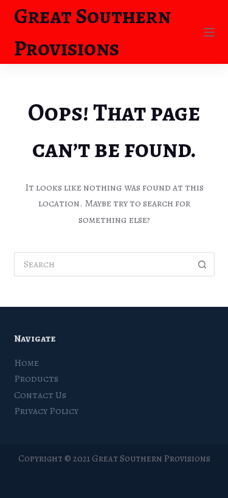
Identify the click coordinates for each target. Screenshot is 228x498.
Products (36, 378)
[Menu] (209, 32)
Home (26, 363)
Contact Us (40, 395)
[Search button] (202, 264)
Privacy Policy (46, 411)
